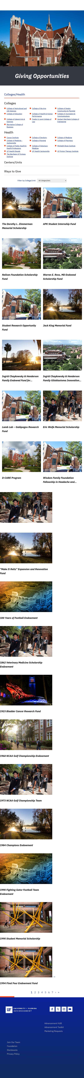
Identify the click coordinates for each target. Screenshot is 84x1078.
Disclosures (12, 1050)
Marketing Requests (53, 1031)
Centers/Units (13, 162)
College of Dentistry (39, 138)
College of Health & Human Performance (42, 115)
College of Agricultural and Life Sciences (17, 109)
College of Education (14, 114)
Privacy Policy (13, 1053)
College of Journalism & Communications (66, 115)
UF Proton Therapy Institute (67, 151)
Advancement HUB (53, 1023)
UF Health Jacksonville (40, 151)
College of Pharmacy (65, 141)
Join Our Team (13, 1042)
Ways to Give (12, 171)
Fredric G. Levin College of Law (41, 120)
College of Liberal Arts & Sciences (16, 120)
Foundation (12, 1046)
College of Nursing (39, 141)
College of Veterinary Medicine (40, 147)
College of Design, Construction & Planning (66, 109)
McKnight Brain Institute (66, 146)
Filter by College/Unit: (27, 180)
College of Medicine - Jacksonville (14, 142)
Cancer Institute (13, 138)
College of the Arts (39, 108)
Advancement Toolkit (54, 1027)
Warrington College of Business (15, 126)
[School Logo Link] (22, 1010)
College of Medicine (64, 138)
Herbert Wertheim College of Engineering (68, 120)
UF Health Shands (13, 151)
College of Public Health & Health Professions (16, 147)
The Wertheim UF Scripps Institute (16, 155)
